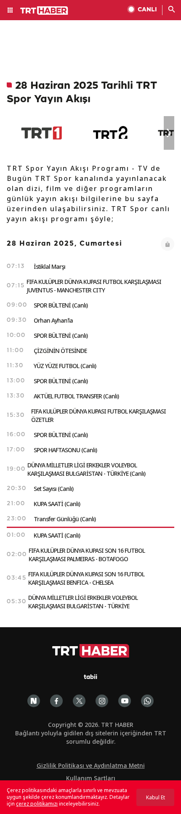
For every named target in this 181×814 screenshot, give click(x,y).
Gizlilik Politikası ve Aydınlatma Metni (91, 765)
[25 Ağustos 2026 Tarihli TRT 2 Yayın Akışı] (111, 133)
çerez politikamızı (37, 803)
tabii (90, 677)
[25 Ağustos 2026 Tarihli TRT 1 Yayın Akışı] (41, 133)
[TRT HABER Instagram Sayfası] (102, 701)
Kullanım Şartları (90, 778)
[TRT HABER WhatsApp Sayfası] (147, 701)
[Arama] (171, 10)
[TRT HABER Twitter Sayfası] (79, 701)
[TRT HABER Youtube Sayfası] (124, 701)
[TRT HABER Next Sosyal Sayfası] (33, 701)
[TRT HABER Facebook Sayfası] (56, 701)
